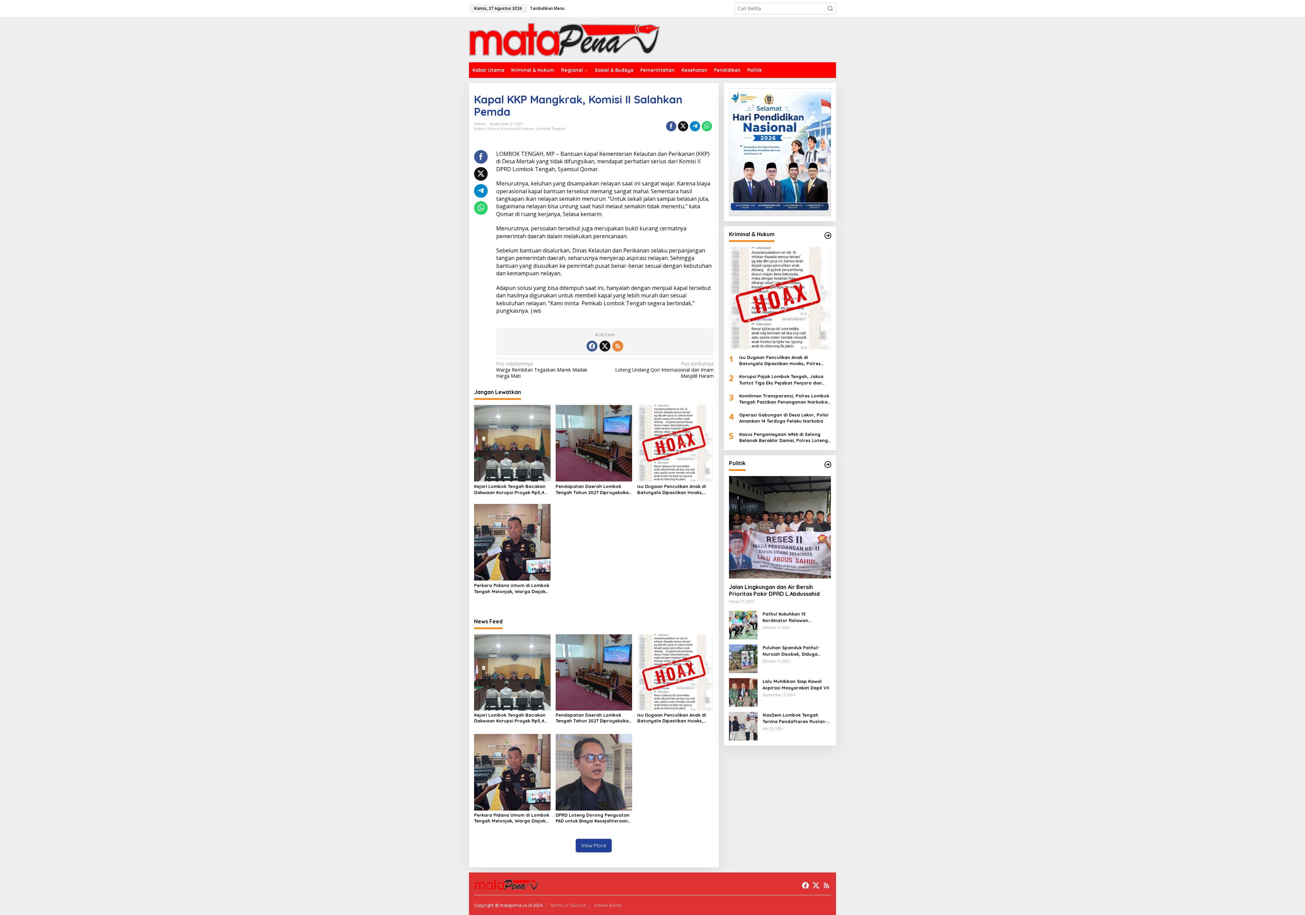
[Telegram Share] (695, 126)
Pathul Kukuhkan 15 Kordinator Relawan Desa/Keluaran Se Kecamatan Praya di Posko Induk (797, 617)
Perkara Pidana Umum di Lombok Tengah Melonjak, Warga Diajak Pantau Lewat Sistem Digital (511, 588)
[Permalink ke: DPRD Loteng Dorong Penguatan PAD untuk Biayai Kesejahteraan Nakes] (594, 771)
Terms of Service (568, 905)
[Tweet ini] (683, 126)
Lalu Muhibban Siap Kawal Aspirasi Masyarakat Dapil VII (796, 684)
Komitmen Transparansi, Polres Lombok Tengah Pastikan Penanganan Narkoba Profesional (784, 399)
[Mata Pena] (564, 39)
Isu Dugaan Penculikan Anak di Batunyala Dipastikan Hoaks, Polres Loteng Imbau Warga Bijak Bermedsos (675, 489)
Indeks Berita (608, 905)
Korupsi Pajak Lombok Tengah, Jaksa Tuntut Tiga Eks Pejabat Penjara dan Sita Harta (781, 380)
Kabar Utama (486, 128)
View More (593, 845)
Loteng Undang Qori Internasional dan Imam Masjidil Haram (664, 370)
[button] (830, 8)
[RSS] (617, 346)
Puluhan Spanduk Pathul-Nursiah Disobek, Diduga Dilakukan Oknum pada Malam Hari (791, 651)
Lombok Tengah (550, 128)
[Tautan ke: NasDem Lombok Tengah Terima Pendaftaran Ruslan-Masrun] (743, 725)
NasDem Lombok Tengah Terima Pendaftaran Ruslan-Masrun (795, 718)
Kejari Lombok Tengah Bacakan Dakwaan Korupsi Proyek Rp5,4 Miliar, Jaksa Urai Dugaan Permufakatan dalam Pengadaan (512, 489)
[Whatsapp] (707, 126)
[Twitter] (604, 346)
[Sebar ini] (671, 126)
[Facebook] (592, 346)
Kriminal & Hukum (518, 128)
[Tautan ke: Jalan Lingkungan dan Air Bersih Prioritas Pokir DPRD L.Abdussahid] (780, 527)
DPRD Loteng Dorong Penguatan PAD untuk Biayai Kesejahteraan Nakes (592, 818)
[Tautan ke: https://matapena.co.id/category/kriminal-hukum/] (828, 235)
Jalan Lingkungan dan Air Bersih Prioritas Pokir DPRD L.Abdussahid (775, 591)
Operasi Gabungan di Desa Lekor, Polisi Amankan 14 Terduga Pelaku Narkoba (783, 418)
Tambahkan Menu (547, 8)
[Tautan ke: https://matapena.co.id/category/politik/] (828, 464)
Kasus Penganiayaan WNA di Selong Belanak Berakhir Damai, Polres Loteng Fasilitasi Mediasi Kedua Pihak (783, 437)
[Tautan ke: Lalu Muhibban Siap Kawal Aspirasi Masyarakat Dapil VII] (743, 692)
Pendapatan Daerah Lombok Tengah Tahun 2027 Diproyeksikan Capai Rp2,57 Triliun (593, 489)
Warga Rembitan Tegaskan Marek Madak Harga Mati (541, 370)
